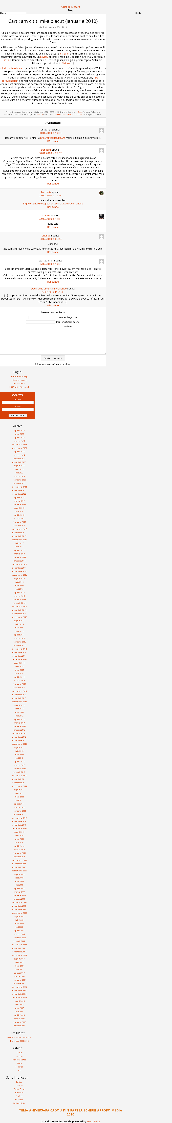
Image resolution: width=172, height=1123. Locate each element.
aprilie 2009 (19, 888)
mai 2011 (19, 800)
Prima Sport (19, 1089)
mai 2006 (19, 1011)
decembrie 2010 (19, 818)
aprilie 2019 (19, 497)
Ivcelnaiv (46, 192)
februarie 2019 (19, 504)
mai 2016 (19, 589)
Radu (19, 1063)
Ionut (19, 1052)
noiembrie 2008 (19, 906)
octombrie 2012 (19, 740)
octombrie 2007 (19, 951)
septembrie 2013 (19, 701)
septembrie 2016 (19, 575)
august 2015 (19, 620)
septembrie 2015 (19, 617)
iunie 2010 (19, 839)
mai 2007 (19, 969)
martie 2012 (19, 765)
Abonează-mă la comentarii (54, 364)
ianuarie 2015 (19, 645)
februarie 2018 (19, 522)
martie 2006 (19, 1018)
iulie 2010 (19, 835)
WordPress (93, 1121)
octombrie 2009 (19, 867)
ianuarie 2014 (19, 687)
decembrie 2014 (19, 649)
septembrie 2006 (19, 997)
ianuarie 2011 (19, 814)
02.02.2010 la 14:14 (50, 218)
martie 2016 (19, 596)
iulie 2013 (19, 708)
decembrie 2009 (19, 860)
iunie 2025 (19, 434)
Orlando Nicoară (70, 6)
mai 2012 (19, 758)
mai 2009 (19, 885)
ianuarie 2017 (19, 560)
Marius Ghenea (19, 1059)
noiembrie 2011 (19, 779)
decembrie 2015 (19, 606)
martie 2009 (19, 892)
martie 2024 (19, 455)
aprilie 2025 (19, 437)
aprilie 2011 (19, 804)
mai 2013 (19, 715)
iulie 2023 (19, 469)
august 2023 (19, 465)
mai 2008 (19, 927)
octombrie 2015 (19, 613)
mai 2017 (19, 546)
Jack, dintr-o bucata (13, 68)
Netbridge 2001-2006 (19, 1041)
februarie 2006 (19, 1022)
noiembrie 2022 (19, 490)
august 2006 (19, 1001)
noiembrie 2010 (19, 821)
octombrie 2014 (19, 656)
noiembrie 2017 (19, 532)
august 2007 (19, 958)
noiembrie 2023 (19, 462)
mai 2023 (19, 472)
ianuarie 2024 (19, 458)
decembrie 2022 (19, 487)
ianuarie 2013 (19, 730)
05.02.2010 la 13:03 (50, 263)
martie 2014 (19, 680)
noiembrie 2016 (19, 568)
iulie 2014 (19, 666)
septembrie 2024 (19, 448)
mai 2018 (19, 511)
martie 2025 (19, 441)
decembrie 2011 (19, 775)
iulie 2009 (19, 877)
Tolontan (19, 1066)
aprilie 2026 (19, 430)
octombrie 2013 (19, 698)
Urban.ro (19, 1099)
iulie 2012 (19, 751)
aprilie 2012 (19, 761)
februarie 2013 (19, 726)
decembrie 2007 (19, 944)
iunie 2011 (19, 796)
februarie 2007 (19, 980)
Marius (46, 215)
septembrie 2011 (19, 786)
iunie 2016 (19, 585)
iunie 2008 (19, 923)
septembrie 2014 (19, 659)
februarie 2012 (19, 768)
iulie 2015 (19, 624)
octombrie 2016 (19, 571)
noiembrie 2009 (19, 863)
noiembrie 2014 (19, 652)
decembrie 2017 (19, 529)
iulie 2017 (19, 543)
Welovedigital (19, 1103)
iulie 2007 (19, 962)
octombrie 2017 (19, 536)
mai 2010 (19, 842)
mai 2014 (19, 673)
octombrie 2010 (19, 825)
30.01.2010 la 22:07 (50, 153)
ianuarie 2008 (19, 941)
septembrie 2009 (19, 870)
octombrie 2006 (19, 994)
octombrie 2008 (19, 909)
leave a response (63, 114)
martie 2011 (19, 807)
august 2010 (19, 832)
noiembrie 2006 (19, 990)
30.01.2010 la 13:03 (50, 133)
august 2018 (19, 508)
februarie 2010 (19, 853)
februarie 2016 (19, 599)
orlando (46, 235)
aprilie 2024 (19, 451)
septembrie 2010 (19, 828)
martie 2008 (19, 934)
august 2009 (19, 874)
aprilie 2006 (19, 1015)
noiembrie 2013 (19, 694)
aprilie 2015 (19, 634)
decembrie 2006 (19, 987)
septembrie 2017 (19, 539)
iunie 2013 (19, 712)
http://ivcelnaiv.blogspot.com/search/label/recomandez (53, 203)
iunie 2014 (19, 670)
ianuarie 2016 (19, 603)
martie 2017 (19, 553)
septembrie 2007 (19, 955)
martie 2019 (19, 501)
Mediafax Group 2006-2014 (19, 1037)
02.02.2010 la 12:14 (50, 195)
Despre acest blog (19, 376)
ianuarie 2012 (19, 772)
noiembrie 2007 (19, 948)
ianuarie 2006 (19, 1025)
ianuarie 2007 (19, 983)
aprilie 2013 (19, 719)
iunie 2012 (19, 754)
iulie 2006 (19, 1004)
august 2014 (19, 663)
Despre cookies (19, 380)
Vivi (19, 1070)
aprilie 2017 (19, 550)
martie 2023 (19, 476)
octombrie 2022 (19, 494)
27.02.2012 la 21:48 (52, 291)
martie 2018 (19, 518)
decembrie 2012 (19, 733)
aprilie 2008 (19, 930)
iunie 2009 (19, 881)
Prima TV (19, 1092)
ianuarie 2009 (19, 899)
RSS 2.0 (39, 114)
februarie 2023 (19, 479)
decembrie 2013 (19, 691)
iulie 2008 (19, 920)
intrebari (64, 53)
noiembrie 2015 (19, 610)
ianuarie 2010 (19, 856)
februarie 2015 (19, 641)
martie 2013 (19, 722)
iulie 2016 (19, 582)
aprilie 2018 (19, 515)
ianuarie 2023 (19, 483)
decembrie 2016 (19, 564)
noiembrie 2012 (19, 737)
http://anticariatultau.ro (52, 137)
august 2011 (19, 789)
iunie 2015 (19, 627)
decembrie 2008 (19, 902)
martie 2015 (19, 638)
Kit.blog (19, 1056)
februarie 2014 (19, 684)
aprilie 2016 (19, 592)
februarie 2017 (19, 557)
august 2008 (19, 916)
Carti (80, 112)
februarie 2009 (19, 895)
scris (6, 60)
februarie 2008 (19, 937)
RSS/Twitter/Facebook (19, 387)
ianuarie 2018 (19, 525)
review (44, 56)
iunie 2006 (19, 1008)
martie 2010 (19, 849)
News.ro (19, 1085)
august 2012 (19, 747)
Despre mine (19, 383)
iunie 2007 (19, 966)
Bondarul (46, 149)
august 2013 (19, 705)
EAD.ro (19, 1082)
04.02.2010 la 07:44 (50, 238)
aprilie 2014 (19, 677)
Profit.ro (19, 1096)
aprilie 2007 (19, 973)
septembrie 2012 (19, 744)
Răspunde (53, 141)
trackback (79, 114)
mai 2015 (19, 631)
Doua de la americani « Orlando (49, 288)
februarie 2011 (19, 811)
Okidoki (66, 63)
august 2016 (19, 578)
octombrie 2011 (19, 782)
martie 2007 (19, 976)
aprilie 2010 (19, 846)
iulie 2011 (19, 793)
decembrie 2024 (19, 444)
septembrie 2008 (19, 913)
